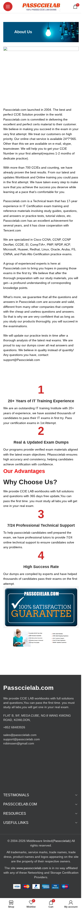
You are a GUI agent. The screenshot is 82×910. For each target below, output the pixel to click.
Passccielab (61, 841)
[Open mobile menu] (8, 6)
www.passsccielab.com (32, 868)
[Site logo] (41, 6)
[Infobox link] (41, 404)
